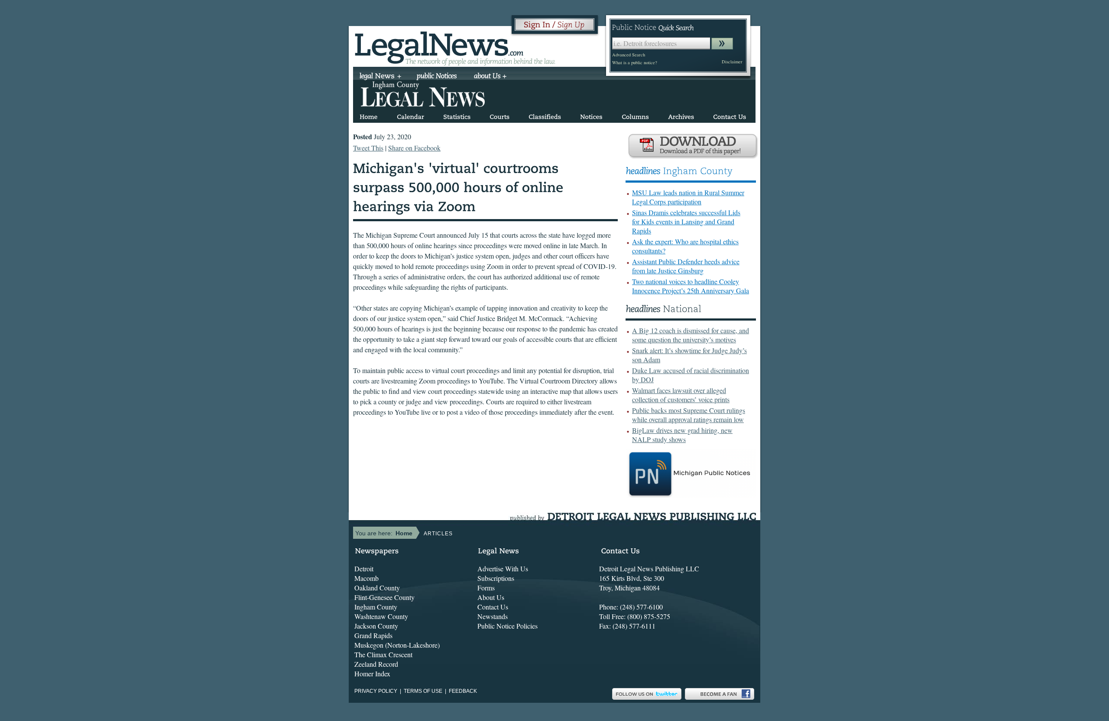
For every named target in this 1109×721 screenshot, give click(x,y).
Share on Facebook (414, 147)
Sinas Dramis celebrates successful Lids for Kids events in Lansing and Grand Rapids (686, 221)
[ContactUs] (729, 115)
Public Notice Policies (507, 625)
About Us (490, 597)
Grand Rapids (373, 635)
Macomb (366, 578)
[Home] (369, 115)
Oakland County (377, 587)
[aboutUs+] (490, 76)
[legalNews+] (380, 76)
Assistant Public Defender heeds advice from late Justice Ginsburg (685, 266)
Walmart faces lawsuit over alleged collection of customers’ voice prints (681, 395)
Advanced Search (628, 55)
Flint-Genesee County (384, 597)
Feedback (463, 691)
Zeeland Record (376, 664)
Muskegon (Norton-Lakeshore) (397, 644)
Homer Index (372, 673)
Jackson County (376, 625)
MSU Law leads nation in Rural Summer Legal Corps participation (688, 197)
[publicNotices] (437, 76)
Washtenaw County (381, 616)
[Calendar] (410, 115)
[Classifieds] (545, 115)
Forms (486, 587)
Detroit (363, 568)
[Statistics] (456, 115)
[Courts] (499, 115)
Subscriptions (495, 578)
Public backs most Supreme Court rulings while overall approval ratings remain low (688, 415)
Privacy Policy (375, 691)
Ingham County (375, 606)
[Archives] (681, 115)
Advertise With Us (502, 568)
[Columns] (635, 115)
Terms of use (423, 691)
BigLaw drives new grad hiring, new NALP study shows (682, 435)
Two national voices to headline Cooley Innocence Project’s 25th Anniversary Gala (690, 286)
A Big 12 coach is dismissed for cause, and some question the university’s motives (690, 335)
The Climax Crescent (383, 654)
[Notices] (591, 115)
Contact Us (492, 606)
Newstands (492, 616)
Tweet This (368, 147)
